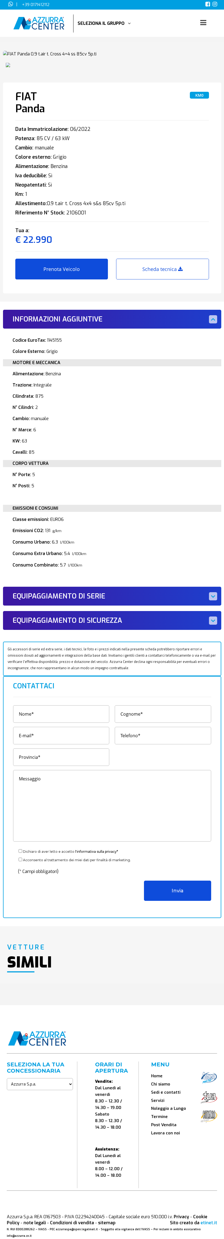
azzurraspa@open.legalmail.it (77, 1229)
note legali (34, 1223)
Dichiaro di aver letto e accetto (70, 851)
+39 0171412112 (35, 4)
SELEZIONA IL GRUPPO (103, 23)
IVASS (42, 1229)
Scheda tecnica (160, 269)
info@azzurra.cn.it (19, 1236)
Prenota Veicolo (61, 269)
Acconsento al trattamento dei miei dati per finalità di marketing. (77, 860)
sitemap (107, 1223)
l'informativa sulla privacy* (96, 851)
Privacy (181, 1217)
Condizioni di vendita (72, 1223)
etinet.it (209, 1223)
